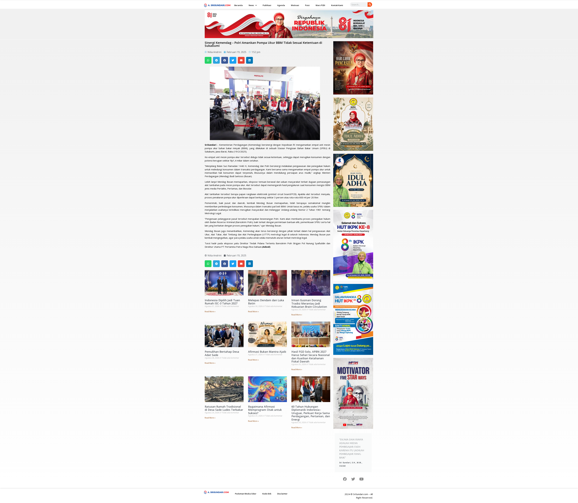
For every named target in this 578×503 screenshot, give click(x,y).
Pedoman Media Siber (245, 493)
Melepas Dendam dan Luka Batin (266, 301)
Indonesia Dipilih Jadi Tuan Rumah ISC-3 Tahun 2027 (222, 301)
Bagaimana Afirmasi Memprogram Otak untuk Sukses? (265, 410)
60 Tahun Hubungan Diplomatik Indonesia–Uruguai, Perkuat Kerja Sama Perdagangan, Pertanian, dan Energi (310, 413)
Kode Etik (266, 493)
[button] (208, 60)
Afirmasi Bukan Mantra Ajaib (267, 351)
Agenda (281, 5)
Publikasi (267, 5)
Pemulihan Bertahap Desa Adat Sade (222, 353)
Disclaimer (282, 493)
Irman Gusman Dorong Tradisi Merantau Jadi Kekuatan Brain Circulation (309, 303)
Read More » (210, 311)
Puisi (307, 5)
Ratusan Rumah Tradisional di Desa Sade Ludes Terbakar (224, 408)
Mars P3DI (320, 5)
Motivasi (295, 5)
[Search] (370, 4)
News (251, 5)
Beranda (238, 5)
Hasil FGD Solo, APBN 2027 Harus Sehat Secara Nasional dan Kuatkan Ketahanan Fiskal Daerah (310, 356)
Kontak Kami (337, 5)
